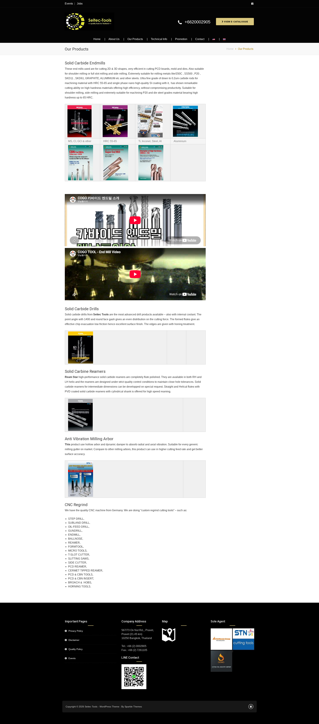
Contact (199, 39)
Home (97, 39)
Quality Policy (75, 649)
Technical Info (159, 39)
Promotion (181, 39)
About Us (113, 39)
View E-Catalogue (235, 21)
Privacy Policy (75, 631)
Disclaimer (73, 640)
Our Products (135, 39)
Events (69, 3)
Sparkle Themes (133, 706)
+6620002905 (197, 21)
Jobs (80, 3)
